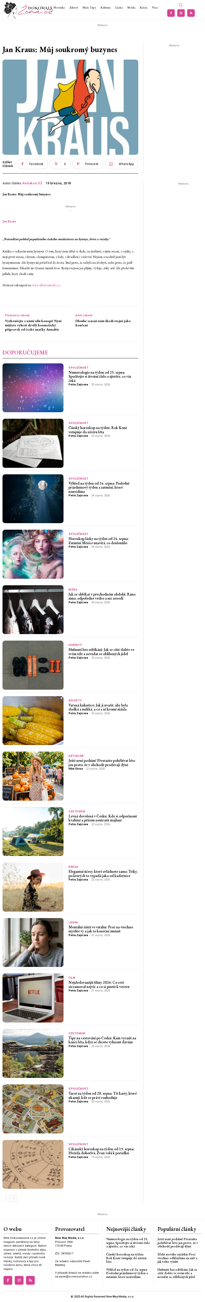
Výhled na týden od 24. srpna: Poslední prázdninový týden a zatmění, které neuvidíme (98, 487)
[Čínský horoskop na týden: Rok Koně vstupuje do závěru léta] (33, 443)
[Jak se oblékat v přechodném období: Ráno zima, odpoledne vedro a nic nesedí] (33, 609)
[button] (180, 5)
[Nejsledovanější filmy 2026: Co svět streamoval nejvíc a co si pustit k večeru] (33, 997)
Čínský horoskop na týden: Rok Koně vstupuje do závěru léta (97, 429)
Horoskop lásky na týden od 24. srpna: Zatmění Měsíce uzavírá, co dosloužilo (98, 540)
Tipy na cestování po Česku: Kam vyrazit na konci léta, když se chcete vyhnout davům (102, 1040)
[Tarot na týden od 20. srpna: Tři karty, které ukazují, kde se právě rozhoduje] (33, 1108)
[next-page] (13, 1198)
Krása (73, 866)
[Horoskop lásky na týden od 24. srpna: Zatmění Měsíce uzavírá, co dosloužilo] (33, 554)
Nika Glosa (75, 768)
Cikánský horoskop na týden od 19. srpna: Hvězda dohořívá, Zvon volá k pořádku (101, 1150)
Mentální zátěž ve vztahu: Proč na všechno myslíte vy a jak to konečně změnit (100, 929)
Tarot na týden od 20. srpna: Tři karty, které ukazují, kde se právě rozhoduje (102, 1095)
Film (71, 977)
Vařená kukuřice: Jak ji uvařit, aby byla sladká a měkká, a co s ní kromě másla (98, 707)
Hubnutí (75, 645)
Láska (73, 922)
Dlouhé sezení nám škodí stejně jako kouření (103, 323)
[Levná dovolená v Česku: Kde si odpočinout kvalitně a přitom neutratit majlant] (33, 831)
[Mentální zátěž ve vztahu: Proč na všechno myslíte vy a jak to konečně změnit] (33, 942)
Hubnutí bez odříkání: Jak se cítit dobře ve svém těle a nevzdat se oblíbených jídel (101, 651)
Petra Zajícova (78, 384)
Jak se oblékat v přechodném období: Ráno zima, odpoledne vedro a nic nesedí (102, 596)
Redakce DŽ (32, 183)
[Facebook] (171, 13)
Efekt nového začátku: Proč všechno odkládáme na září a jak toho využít (177, 1258)
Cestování (76, 811)
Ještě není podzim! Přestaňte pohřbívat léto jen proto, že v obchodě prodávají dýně (101, 762)
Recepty (75, 700)
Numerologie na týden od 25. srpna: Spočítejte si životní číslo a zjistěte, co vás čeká (99, 376)
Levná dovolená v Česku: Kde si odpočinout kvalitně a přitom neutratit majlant (102, 818)
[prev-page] (5, 1198)
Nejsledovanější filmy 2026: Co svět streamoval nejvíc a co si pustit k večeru (99, 984)
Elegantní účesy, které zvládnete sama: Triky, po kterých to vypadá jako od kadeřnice (103, 873)
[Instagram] (181, 13)
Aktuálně (76, 756)
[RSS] (191, 13)
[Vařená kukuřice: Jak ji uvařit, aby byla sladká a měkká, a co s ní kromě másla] (33, 720)
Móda (72, 589)
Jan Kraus (9, 221)
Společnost (78, 367)
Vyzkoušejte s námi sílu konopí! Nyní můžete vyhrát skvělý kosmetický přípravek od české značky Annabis (33, 325)
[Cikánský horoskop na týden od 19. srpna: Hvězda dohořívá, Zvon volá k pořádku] (33, 1164)
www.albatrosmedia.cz (46, 285)
